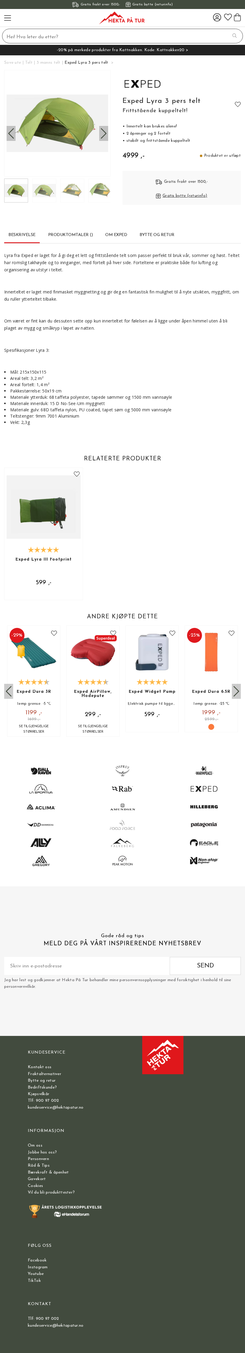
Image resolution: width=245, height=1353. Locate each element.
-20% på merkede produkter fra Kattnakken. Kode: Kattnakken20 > (122, 50)
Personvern (38, 1159)
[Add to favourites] (238, 104)
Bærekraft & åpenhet (48, 1172)
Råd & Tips (39, 1165)
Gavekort (37, 1179)
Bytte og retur (42, 1080)
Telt (29, 62)
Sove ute (12, 62)
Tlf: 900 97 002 (43, 1100)
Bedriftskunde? (42, 1087)
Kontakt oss (39, 1067)
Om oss (35, 1145)
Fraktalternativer (44, 1074)
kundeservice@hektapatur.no (55, 1107)
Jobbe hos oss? (42, 1152)
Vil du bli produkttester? (51, 1192)
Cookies (35, 1186)
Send (205, 966)
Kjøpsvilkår (38, 1094)
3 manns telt (48, 62)
